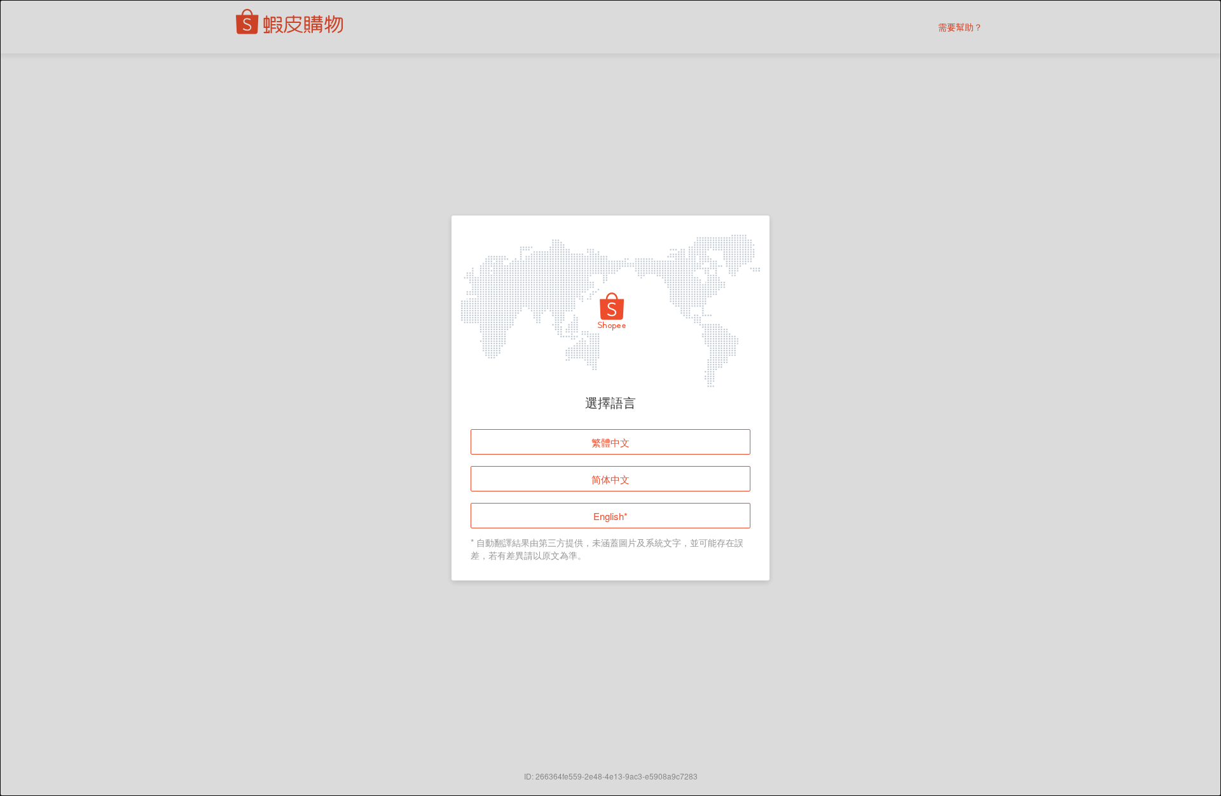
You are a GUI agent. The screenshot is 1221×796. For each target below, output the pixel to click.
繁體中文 (610, 442)
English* (610, 516)
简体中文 (610, 479)
